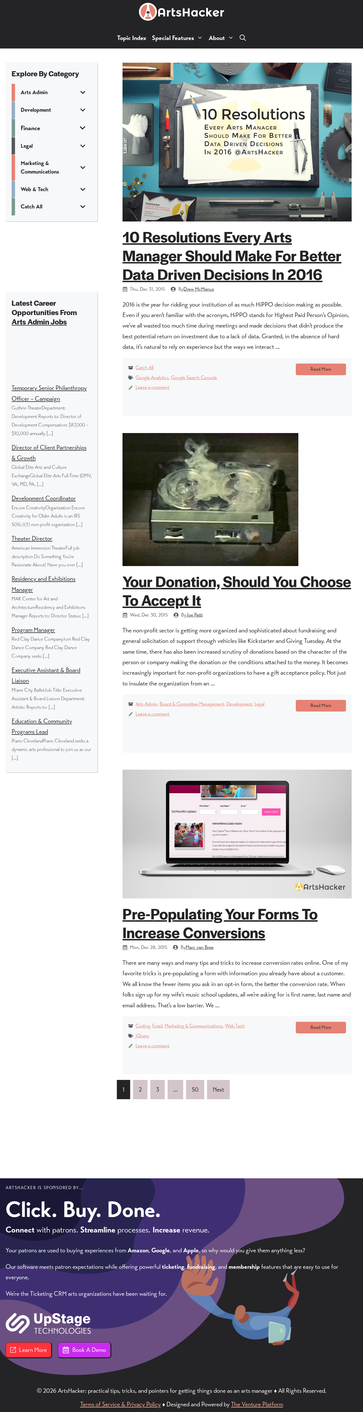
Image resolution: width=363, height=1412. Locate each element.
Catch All (144, 367)
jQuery (142, 1036)
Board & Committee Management (192, 704)
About (217, 38)
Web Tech (235, 1026)
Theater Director (32, 538)
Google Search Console (194, 377)
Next (218, 1089)
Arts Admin (146, 704)
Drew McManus (198, 289)
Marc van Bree (200, 947)
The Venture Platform (257, 1404)
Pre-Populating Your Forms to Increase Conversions (220, 922)
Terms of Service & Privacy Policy (120, 1404)
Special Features (173, 38)
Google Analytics (152, 377)
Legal (259, 704)
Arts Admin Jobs (39, 321)
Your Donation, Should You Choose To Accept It (237, 590)
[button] (243, 38)
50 (195, 1089)
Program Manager (33, 630)
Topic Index (131, 38)
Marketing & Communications (194, 1026)
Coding (143, 1026)
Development (239, 704)
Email (157, 1026)
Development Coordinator (44, 498)
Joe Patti (194, 615)
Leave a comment (152, 387)
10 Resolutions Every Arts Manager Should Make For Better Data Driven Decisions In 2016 (232, 255)
